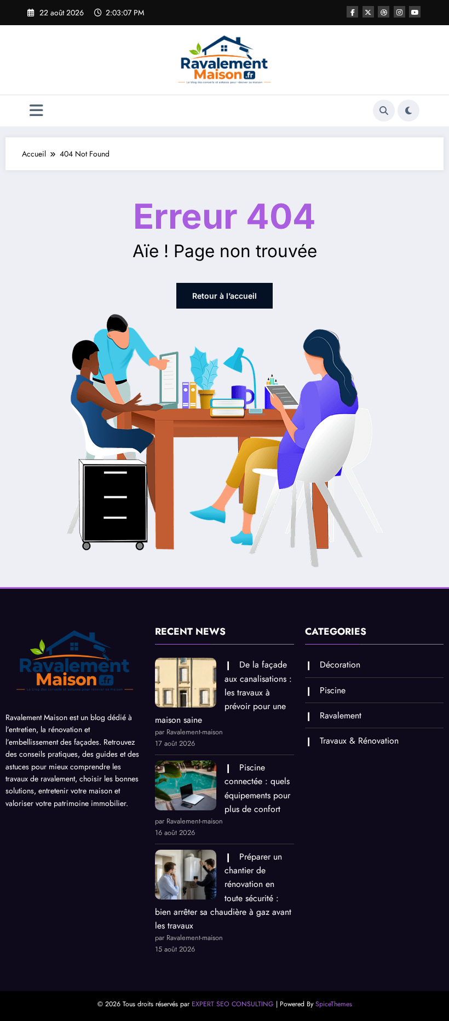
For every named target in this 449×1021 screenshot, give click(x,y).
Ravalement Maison (36, 717)
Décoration (340, 664)
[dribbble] (383, 12)
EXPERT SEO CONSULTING (233, 1004)
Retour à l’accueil (224, 295)
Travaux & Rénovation (359, 740)
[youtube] (415, 12)
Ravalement (340, 715)
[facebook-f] (352, 12)
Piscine (333, 690)
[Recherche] (384, 110)
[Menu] (36, 111)
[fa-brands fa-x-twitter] (368, 12)
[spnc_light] (408, 110)
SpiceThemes (333, 1004)
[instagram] (399, 12)
